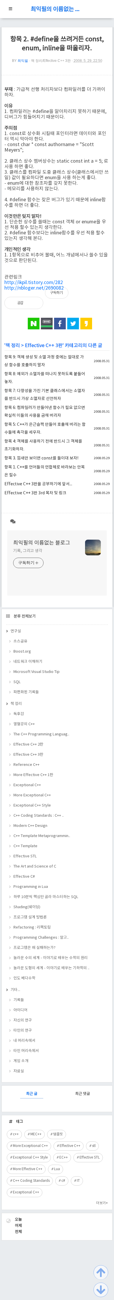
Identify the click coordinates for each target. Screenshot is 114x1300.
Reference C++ (26, 765)
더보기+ (102, 1203)
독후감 (18, 714)
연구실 (16, 631)
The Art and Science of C (34, 866)
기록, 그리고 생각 (27, 551)
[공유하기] (34, 303)
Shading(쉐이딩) (26, 907)
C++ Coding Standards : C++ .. (38, 816)
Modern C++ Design (30, 826)
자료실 (18, 1071)
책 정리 (13, 345)
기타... (15, 990)
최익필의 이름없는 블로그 (57, 9)
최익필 (23, 61)
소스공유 (20, 641)
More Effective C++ (27, 1169)
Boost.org (22, 651)
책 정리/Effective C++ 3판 (51, 61)
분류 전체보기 (24, 616)
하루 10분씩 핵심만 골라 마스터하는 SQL (45, 897)
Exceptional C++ (27, 785)
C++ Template (25, 846)
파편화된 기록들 (26, 692)
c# (63, 1181)
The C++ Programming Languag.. (41, 734)
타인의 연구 (22, 1030)
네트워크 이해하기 (27, 662)
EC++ (63, 1157)
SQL (17, 682)
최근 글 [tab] (31, 1094)
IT (78, 1181)
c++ (16, 1134)
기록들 (18, 1000)
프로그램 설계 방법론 (30, 917)
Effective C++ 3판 (44, 345)
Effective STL (25, 856)
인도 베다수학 (24, 978)
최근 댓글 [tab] (82, 1094)
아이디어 (20, 1010)
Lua (57, 1169)
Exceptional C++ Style (32, 805)
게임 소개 (20, 1061)
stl (94, 1146)
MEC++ (36, 1134)
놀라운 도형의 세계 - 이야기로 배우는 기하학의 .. (51, 968)
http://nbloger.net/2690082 (34, 288)
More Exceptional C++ (32, 795)
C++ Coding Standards (31, 1181)
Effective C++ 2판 (28, 744)
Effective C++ (70, 1146)
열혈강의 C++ (24, 724)
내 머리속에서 (24, 1041)
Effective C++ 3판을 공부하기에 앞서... (38, 484)
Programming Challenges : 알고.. (41, 938)
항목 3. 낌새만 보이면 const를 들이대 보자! (41, 458)
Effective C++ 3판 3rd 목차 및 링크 (35, 493)
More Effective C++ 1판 (33, 775)
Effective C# (24, 877)
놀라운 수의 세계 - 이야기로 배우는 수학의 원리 (50, 958)
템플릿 (58, 1134)
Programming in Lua (30, 887)
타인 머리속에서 (26, 1051)
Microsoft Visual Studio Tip (36, 672)
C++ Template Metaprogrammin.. (41, 836)
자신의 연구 (22, 1020)
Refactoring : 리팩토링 (32, 927)
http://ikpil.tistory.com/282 (33, 282)
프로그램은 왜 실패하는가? (34, 948)
